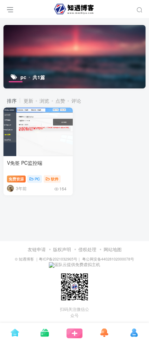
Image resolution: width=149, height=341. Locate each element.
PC (37, 178)
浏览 (44, 100)
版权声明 (62, 249)
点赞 (60, 100)
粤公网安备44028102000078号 (107, 259)
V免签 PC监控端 (24, 162)
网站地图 (113, 249)
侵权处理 (87, 249)
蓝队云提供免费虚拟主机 (77, 264)
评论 (76, 100)
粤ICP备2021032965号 (58, 259)
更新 (28, 100)
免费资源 (16, 178)
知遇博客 (26, 259)
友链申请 (37, 249)
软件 (55, 178)
